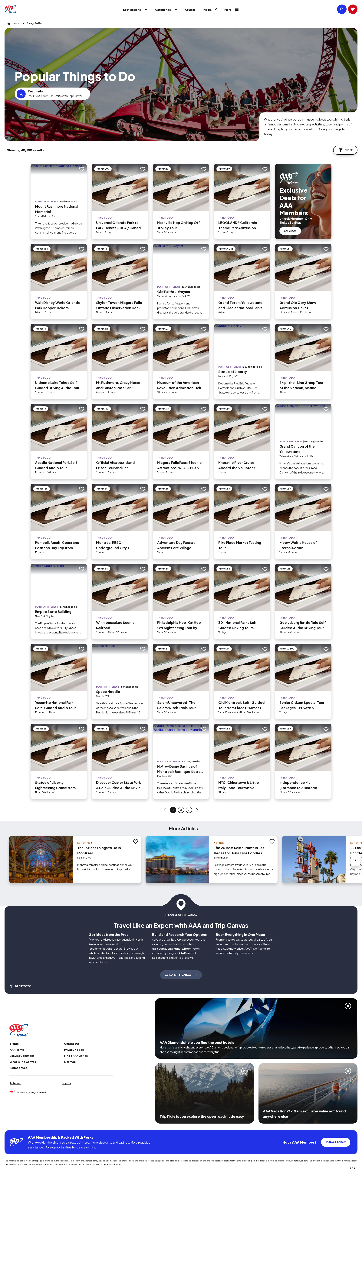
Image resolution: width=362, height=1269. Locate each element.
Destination (36, 91)
